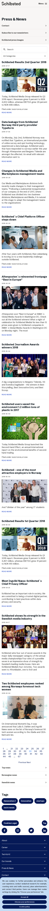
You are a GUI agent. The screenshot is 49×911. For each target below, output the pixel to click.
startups (40, 801)
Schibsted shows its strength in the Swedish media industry (23, 617)
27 (43, 748)
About (4, 840)
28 (4, 751)
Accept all (24, 897)
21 (12, 748)
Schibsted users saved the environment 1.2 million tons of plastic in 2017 (21, 407)
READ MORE (7, 112)
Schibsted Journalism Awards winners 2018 (20, 346)
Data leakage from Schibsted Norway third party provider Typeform (20, 125)
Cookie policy (24, 907)
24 (27, 748)
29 (9, 751)
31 (20, 751)
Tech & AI (6, 854)
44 (4, 756)
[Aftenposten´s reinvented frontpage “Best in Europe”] (24, 297)
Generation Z (10, 801)
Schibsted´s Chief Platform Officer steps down (23, 218)
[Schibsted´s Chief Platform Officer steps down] (24, 237)
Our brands (6, 861)
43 (41, 753)
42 (36, 753)
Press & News (8, 868)
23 (22, 748)
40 (25, 753)
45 (9, 756)
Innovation (26, 801)
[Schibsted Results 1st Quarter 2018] (24, 539)
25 (32, 748)
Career (5, 847)
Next (29, 762)
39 (20, 753)
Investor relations (20, 109)
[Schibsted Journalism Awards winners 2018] (24, 365)
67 (19, 756)
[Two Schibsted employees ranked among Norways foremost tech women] (24, 707)
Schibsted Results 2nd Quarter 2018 (24, 62)
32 (25, 751)
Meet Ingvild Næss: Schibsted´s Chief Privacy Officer (22, 582)
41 (31, 753)
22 (16, 748)
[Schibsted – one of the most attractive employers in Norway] (24, 491)
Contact (5, 875)
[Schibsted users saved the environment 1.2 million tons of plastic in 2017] (24, 428)
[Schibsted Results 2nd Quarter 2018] (24, 80)
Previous (22, 762)
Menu (43, 3)
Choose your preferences (24, 902)
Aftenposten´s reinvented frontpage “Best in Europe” (24, 278)
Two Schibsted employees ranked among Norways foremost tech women (23, 686)
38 (14, 753)
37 (9, 753)
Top (44, 823)
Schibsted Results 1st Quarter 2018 (23, 521)
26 (37, 748)
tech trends (9, 807)
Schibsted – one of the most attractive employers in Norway (21, 471)
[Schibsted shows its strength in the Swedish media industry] (24, 636)
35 (41, 751)
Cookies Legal (10, 823)
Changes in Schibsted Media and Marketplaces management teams (23, 172)
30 (15, 751)
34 (35, 751)
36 (4, 753)
